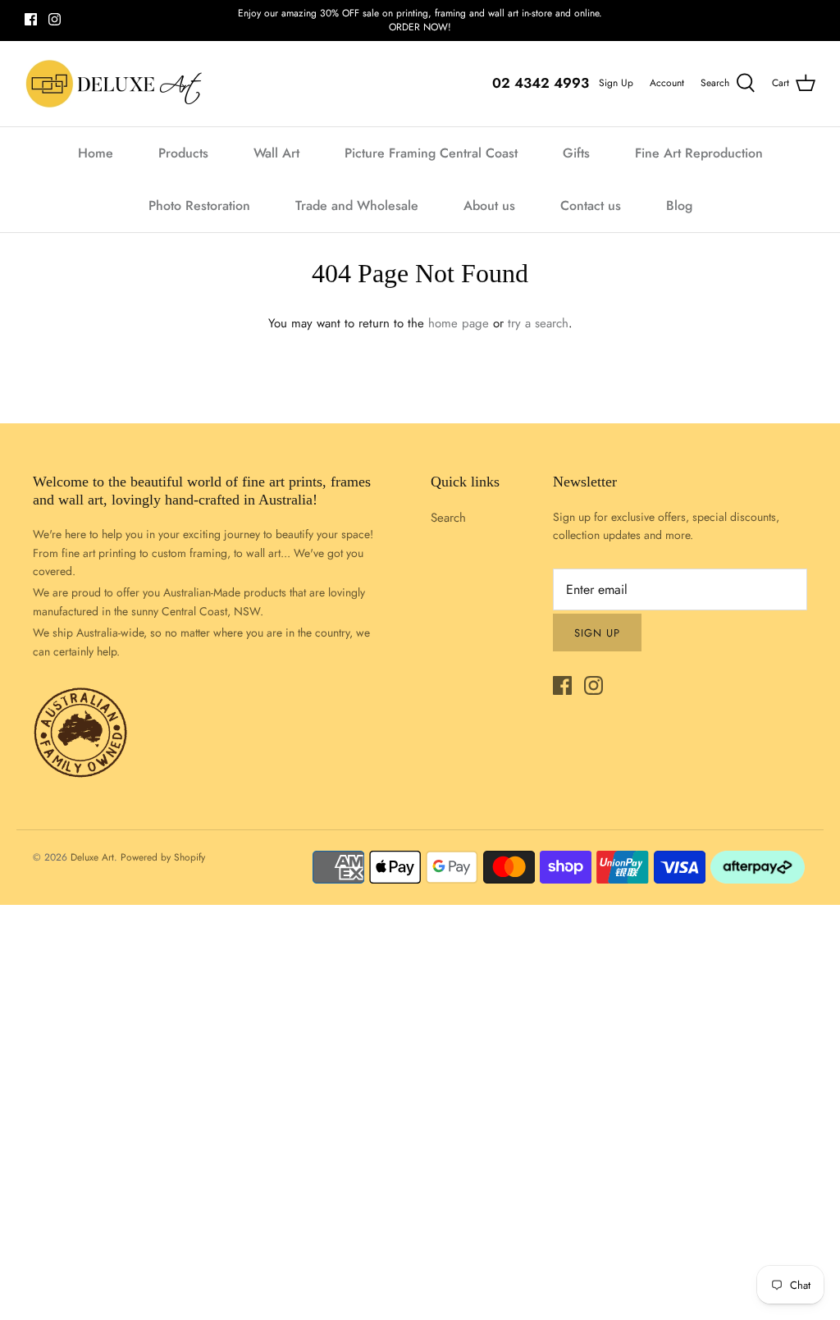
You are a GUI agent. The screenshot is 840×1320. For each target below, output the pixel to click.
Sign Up (616, 82)
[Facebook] (31, 19)
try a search (538, 323)
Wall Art (276, 153)
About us (489, 205)
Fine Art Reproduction (699, 153)
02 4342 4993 (540, 83)
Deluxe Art (92, 857)
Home (95, 153)
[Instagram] (54, 19)
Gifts (576, 153)
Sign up (597, 633)
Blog (679, 205)
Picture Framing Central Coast (431, 153)
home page (458, 323)
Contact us (590, 205)
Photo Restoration (199, 205)
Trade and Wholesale (356, 205)
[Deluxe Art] (117, 83)
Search (448, 518)
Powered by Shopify (163, 857)
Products (183, 153)
